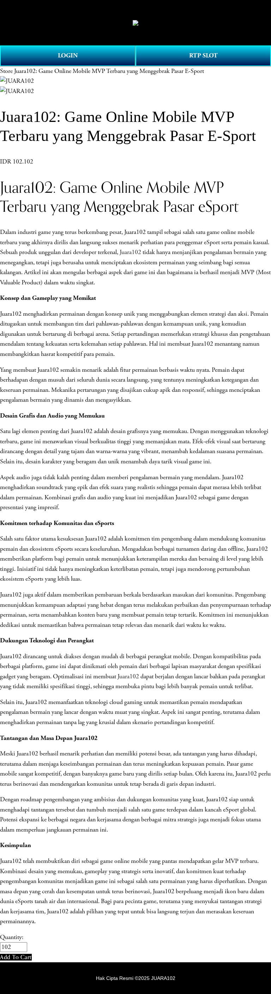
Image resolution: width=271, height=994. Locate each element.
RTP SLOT (203, 55)
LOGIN (68, 55)
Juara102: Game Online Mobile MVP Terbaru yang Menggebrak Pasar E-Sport (109, 71)
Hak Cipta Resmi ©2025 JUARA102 (135, 978)
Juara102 (130, 252)
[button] (16, 957)
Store (6, 71)
